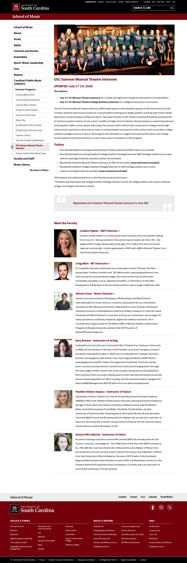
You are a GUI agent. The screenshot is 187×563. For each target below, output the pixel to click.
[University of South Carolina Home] (30, 7)
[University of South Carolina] (32, 509)
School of (26, 16)
